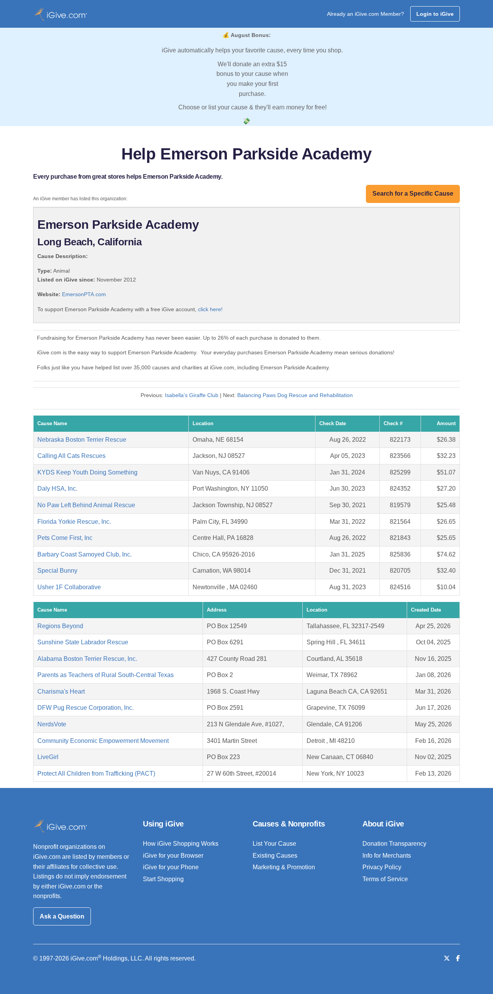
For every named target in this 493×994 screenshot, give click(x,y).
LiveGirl (48, 757)
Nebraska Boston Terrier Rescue (81, 439)
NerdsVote (51, 724)
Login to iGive (435, 14)
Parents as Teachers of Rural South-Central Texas (105, 675)
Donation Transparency (394, 843)
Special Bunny (57, 570)
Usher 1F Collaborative (69, 587)
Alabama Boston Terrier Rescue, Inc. (87, 658)
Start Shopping (163, 879)
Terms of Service (385, 879)
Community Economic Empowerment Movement (103, 741)
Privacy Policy (381, 867)
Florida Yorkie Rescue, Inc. (74, 521)
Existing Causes (275, 855)
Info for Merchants (386, 855)
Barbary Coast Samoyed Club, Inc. (84, 554)
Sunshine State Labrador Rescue (82, 642)
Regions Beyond (60, 626)
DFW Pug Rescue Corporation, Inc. (85, 707)
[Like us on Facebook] (458, 958)
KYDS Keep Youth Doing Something (87, 472)
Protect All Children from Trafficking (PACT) (96, 773)
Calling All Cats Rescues (71, 456)
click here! (210, 309)
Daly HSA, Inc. (57, 488)
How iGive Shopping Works (180, 843)
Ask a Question (62, 916)
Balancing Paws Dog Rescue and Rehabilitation (295, 395)
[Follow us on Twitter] (447, 958)
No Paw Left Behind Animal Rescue (86, 505)
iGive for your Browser (173, 855)
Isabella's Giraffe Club (191, 395)
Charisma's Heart (61, 691)
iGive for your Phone (171, 867)
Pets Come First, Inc (64, 538)
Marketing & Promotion (284, 867)
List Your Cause (274, 843)
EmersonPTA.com (84, 294)
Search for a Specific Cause (412, 193)
